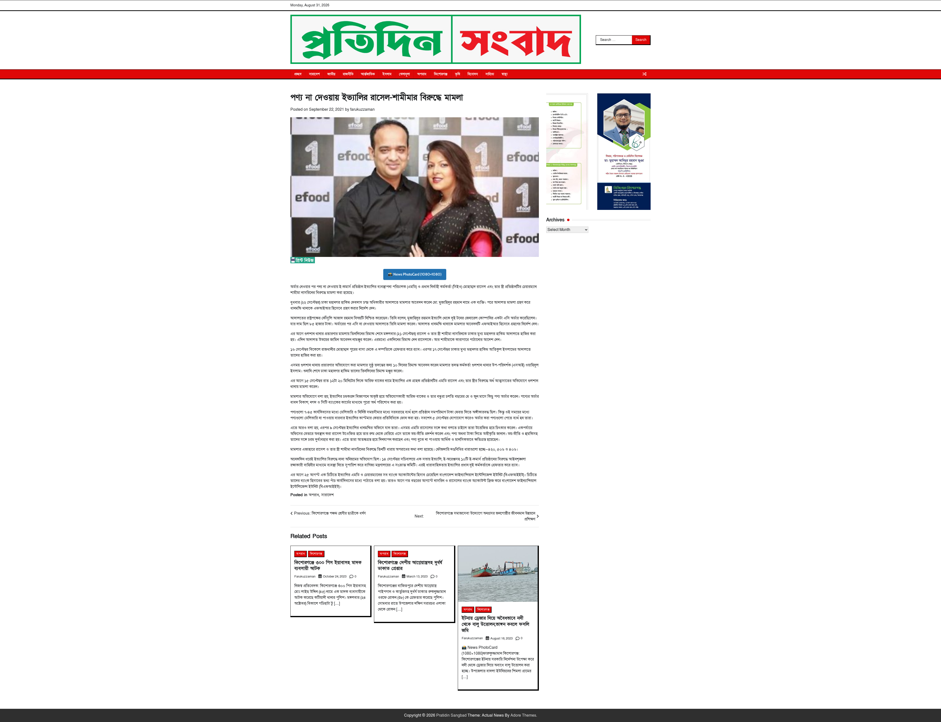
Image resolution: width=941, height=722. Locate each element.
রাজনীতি (348, 74)
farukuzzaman (362, 109)
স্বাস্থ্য (505, 74)
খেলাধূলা (404, 74)
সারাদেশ (314, 74)
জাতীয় (331, 74)
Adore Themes (523, 715)
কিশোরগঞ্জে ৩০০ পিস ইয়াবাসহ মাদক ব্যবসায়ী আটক (327, 565)
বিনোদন (473, 74)
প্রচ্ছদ (297, 74)
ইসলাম (387, 74)
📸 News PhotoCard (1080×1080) (415, 274)
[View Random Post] (644, 74)
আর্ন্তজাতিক (368, 74)
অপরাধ (421, 74)
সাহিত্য (489, 74)
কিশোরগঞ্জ (440, 74)
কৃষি (457, 74)
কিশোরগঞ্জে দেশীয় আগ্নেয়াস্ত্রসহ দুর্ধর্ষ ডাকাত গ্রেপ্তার (410, 565)
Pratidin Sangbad (451, 715)
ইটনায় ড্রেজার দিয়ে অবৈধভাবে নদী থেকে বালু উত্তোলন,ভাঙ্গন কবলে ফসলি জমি (495, 624)
